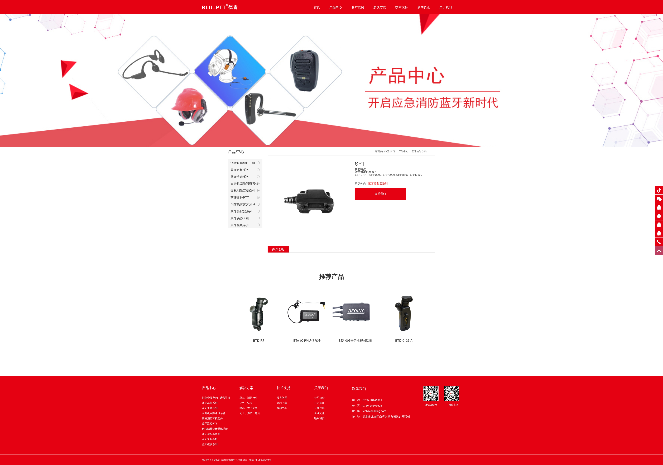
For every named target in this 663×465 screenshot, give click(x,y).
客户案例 (358, 7)
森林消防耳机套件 (242, 190)
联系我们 (380, 194)
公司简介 (319, 397)
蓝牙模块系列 (239, 224)
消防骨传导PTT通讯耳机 (245, 162)
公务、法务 (245, 402)
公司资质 (319, 402)
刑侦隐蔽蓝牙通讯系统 (245, 204)
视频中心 (282, 408)
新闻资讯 (423, 7)
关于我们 (445, 7)
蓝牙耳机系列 (239, 169)
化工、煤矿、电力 (249, 413)
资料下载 (282, 402)
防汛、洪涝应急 (248, 408)
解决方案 (379, 7)
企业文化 (319, 413)
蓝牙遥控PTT (239, 197)
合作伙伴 (319, 408)
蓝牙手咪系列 (239, 176)
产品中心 (335, 7)
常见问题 (282, 397)
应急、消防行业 (248, 397)
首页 (317, 7)
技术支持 (401, 7)
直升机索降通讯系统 (244, 183)
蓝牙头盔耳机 (239, 218)
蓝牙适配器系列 (241, 211)
